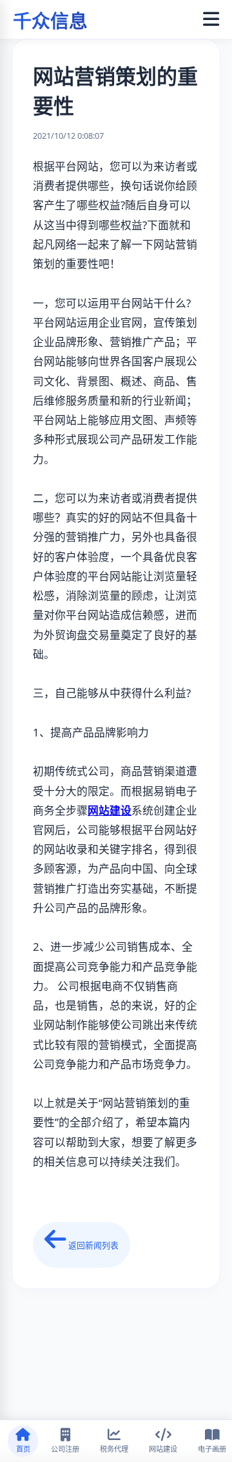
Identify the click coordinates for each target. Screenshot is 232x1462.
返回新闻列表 (92, 1245)
